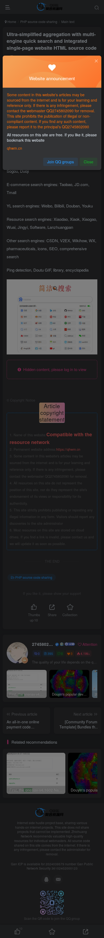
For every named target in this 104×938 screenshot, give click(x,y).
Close (88, 161)
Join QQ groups (60, 161)
